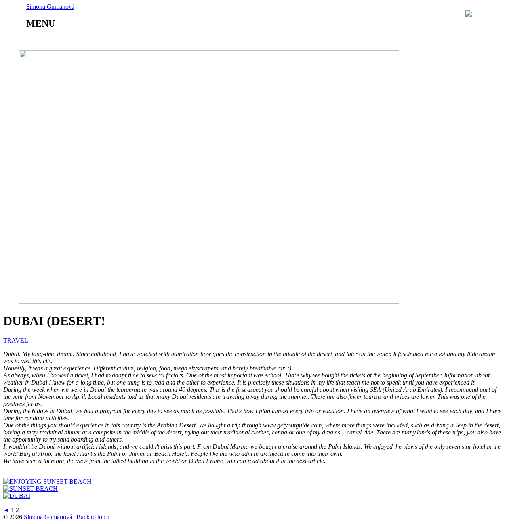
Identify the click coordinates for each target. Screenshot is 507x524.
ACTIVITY (246, 41)
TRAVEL (116, 41)
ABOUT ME (68, 41)
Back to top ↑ (93, 517)
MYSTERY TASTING (179, 41)
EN (494, 13)
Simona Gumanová (48, 517)
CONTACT (296, 41)
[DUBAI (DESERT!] (209, 301)
